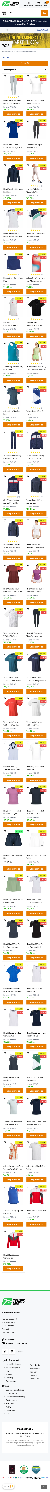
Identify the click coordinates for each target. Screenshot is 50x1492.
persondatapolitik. (27, 1445)
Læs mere (5, 57)
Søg (44, 13)
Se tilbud (31, 24)
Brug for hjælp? (42, 30)
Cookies (20, 1351)
